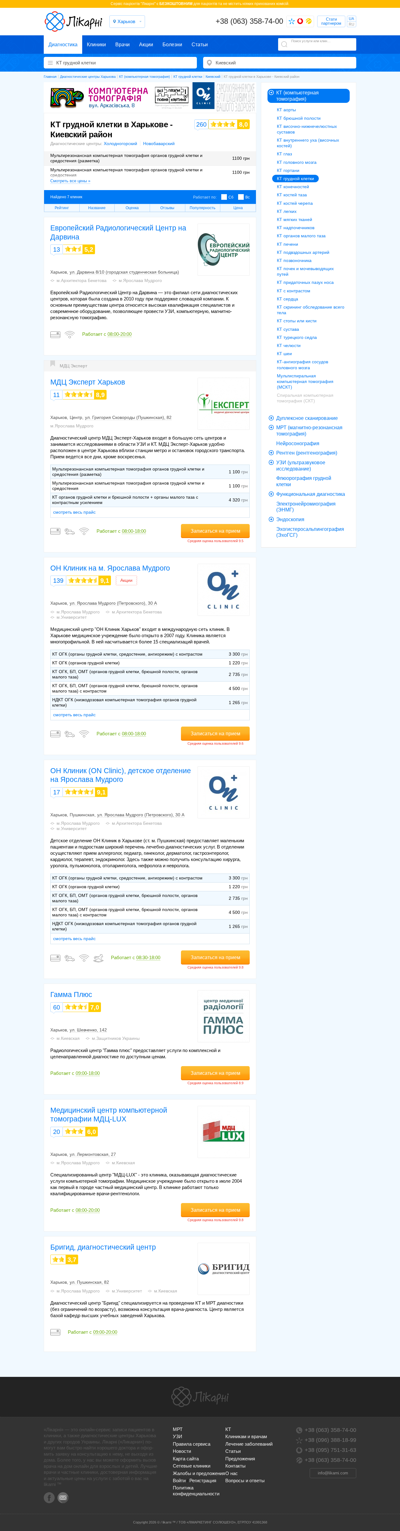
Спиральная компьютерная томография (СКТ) (305, 398)
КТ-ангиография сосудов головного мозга (302, 364)
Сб (230, 197)
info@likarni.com (333, 1473)
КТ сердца (287, 298)
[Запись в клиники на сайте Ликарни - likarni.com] (73, 21)
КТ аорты (286, 109)
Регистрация (202, 1480)
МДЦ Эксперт (73, 365)
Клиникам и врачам (246, 1436)
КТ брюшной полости (299, 118)
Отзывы (167, 208)
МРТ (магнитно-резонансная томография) (309, 430)
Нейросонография (297, 443)
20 (56, 1131)
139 (58, 580)
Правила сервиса (191, 1444)
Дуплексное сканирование (307, 418)
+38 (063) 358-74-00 (249, 21)
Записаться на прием (215, 531)
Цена (238, 208)
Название (97, 208)
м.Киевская (68, 1038)
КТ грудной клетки (295, 178)
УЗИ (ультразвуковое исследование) (300, 465)
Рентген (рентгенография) (306, 453)
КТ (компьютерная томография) (297, 96)
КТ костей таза (292, 194)
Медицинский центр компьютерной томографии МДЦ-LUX (108, 1114)
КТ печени (287, 244)
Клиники (96, 44)
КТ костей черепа (295, 203)
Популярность (202, 208)
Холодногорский (120, 143)
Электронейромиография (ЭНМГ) (306, 507)
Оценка (132, 208)
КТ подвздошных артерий (303, 252)
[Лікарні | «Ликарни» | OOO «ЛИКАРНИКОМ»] (200, 1397)
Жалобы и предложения (199, 1473)
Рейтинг (62, 208)
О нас (231, 1473)
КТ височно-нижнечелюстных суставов (307, 129)
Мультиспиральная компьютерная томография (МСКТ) (305, 381)
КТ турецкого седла (297, 337)
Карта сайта (186, 1458)
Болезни (172, 44)
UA (351, 19)
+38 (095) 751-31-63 (330, 1450)
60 (56, 1007)
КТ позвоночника (294, 260)
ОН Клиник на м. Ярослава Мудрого (110, 568)
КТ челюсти (289, 345)
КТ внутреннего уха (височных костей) (308, 143)
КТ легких (287, 211)
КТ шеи (284, 353)
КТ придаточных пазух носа (305, 282)
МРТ (177, 1429)
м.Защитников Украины (116, 1038)
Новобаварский (159, 143)
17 (56, 792)
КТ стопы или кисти (297, 320)
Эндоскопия (290, 519)
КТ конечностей (293, 186)
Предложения (240, 1458)
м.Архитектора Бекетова (82, 280)
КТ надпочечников (295, 227)
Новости (182, 1451)
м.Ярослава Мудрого (140, 280)
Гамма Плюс (71, 994)
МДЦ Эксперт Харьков (87, 382)
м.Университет (72, 617)
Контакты (235, 1465)
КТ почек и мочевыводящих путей (305, 271)
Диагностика (63, 44)
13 (56, 249)
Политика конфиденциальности (196, 1490)
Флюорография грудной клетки (303, 481)
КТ (228, 1429)
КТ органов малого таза (301, 235)
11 (56, 394)
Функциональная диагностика (310, 494)
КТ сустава (288, 329)
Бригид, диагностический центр (103, 1247)
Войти (179, 1480)
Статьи (200, 44)
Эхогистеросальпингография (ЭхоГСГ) (310, 532)
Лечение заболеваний (248, 1444)
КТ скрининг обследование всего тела (310, 310)
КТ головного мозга (297, 162)
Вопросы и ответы (245, 1480)
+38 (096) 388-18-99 (330, 1440)
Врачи (122, 44)
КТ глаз (284, 153)
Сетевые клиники (191, 1465)
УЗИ (177, 1436)
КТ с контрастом (293, 290)
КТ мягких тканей (294, 219)
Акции (146, 44)
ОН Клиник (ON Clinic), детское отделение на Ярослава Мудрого (120, 775)
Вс (247, 197)
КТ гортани (288, 170)
